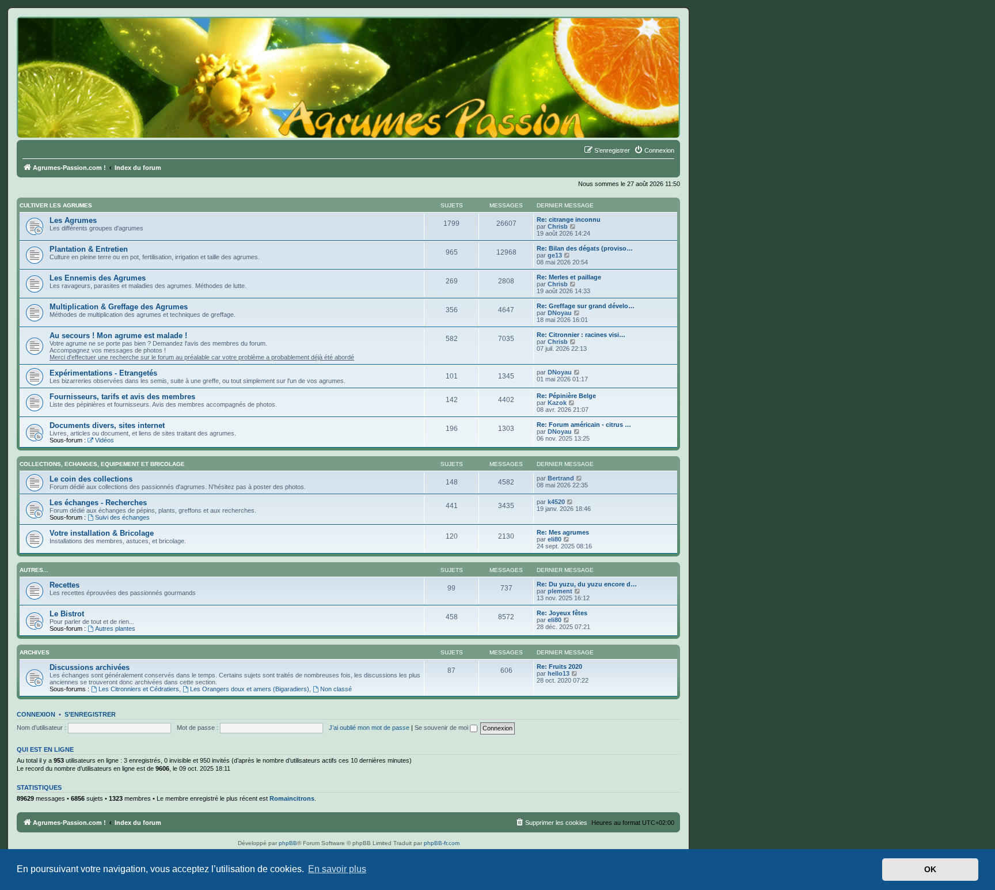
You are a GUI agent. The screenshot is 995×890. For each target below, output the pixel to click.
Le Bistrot (67, 613)
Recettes (64, 585)
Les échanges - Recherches (98, 502)
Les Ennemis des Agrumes (98, 278)
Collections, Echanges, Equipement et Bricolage (102, 464)
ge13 (555, 255)
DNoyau (560, 312)
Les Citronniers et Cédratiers (138, 689)
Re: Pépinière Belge (566, 395)
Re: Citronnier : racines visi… (581, 334)
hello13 (558, 673)
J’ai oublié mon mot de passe (369, 727)
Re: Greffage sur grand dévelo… (586, 305)
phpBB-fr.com (441, 843)
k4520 (556, 501)
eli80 (554, 539)
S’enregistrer (90, 714)
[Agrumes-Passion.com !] (69, 38)
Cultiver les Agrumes (56, 205)
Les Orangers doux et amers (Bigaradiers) (249, 689)
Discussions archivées (90, 667)
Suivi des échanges (122, 517)
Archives (35, 652)
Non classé (336, 689)
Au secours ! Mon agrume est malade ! (118, 335)
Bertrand (561, 478)
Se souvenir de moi (442, 727)
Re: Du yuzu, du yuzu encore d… (587, 584)
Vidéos (104, 440)
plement (560, 591)
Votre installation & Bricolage (102, 533)
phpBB (288, 843)
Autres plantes (115, 628)
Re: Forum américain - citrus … (584, 424)
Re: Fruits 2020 (559, 666)
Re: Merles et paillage (569, 277)
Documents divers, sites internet (107, 425)
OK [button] (930, 869)
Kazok (557, 402)
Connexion (36, 714)
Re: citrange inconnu (569, 219)
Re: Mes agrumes (563, 532)
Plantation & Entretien (89, 249)
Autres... (34, 570)
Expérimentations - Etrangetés (103, 373)
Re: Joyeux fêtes (562, 612)
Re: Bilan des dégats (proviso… (585, 248)
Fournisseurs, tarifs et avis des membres (122, 396)
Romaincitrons (291, 798)
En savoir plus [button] (337, 869)
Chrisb (558, 226)
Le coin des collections (91, 479)
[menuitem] (654, 150)
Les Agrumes (73, 220)
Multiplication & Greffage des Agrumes (119, 306)
